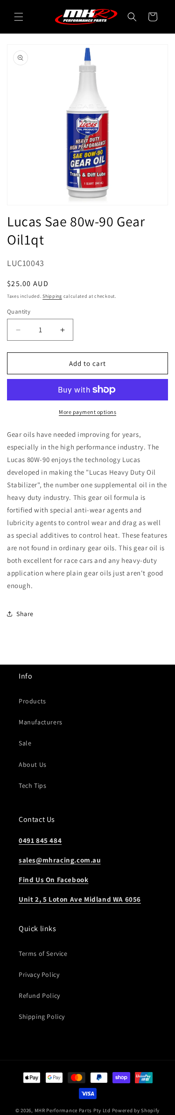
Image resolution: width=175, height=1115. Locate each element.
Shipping (52, 296)
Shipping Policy (42, 1016)
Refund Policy (39, 995)
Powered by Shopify (136, 1110)
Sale (25, 743)
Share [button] (25, 614)
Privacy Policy (39, 974)
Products (32, 701)
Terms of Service (43, 953)
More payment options (87, 411)
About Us (33, 764)
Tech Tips (32, 785)
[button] (18, 17)
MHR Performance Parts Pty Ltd (73, 1110)
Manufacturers (41, 722)
